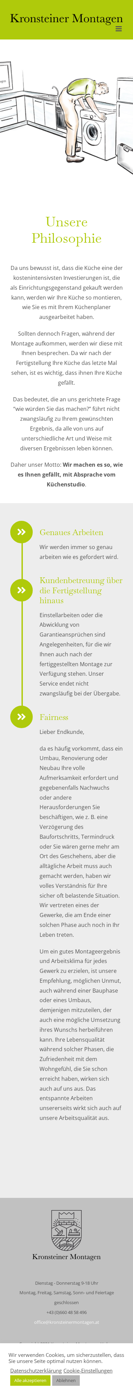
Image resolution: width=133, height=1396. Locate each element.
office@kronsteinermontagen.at (66, 1322)
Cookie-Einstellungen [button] (88, 1370)
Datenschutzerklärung (36, 1370)
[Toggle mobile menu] (119, 28)
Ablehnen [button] (66, 1380)
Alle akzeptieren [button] (30, 1380)
